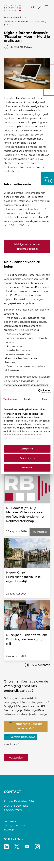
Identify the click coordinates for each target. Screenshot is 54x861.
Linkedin (6, 846)
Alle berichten (41, 665)
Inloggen (41, 7)
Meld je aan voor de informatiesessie (27, 246)
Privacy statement (14, 825)
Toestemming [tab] (10, 399)
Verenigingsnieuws (22, 737)
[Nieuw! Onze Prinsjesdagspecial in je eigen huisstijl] (27, 553)
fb (37, 846)
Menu (46, 6)
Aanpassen (25, 458)
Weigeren (27, 467)
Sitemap (9, 829)
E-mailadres (11, 744)
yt (27, 846)
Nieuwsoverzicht (16, 17)
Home (5, 17)
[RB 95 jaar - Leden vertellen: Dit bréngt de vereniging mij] (27, 615)
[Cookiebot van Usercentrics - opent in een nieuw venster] (38, 391)
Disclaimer (10, 821)
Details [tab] (27, 399)
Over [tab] (44, 399)
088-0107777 (14, 810)
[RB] (12, 8)
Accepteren (27, 448)
